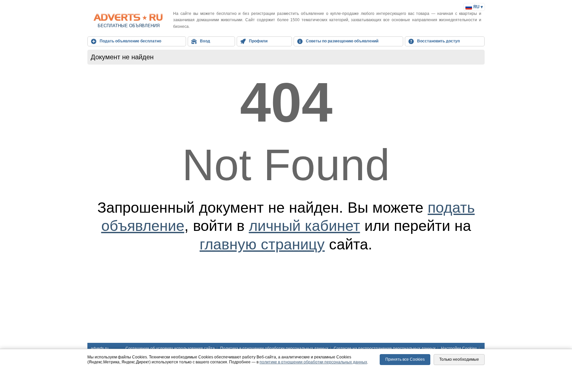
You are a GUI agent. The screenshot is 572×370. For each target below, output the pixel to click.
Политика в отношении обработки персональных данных (274, 348)
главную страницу (262, 244)
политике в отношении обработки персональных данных (313, 362)
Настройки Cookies (459, 348)
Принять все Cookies (405, 359)
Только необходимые (459, 359)
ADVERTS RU (128, 17)
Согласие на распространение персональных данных (385, 348)
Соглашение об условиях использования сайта (170, 348)
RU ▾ (477, 6)
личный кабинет (304, 226)
